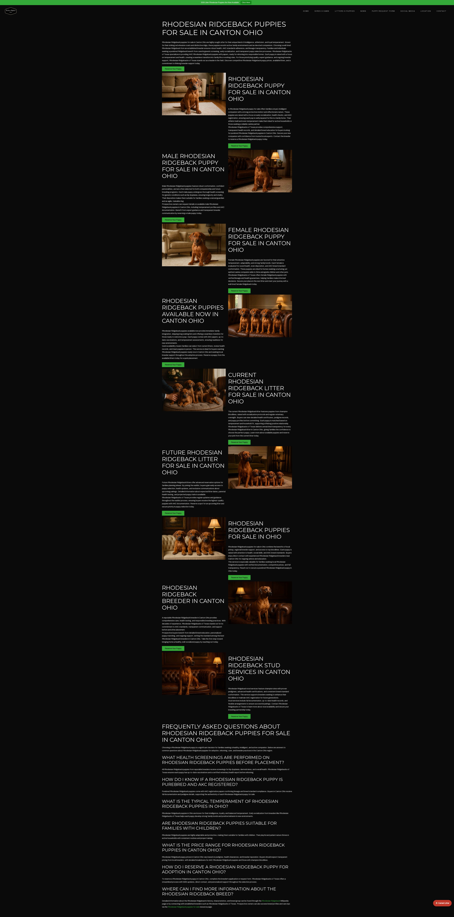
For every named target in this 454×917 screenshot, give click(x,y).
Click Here (246, 2)
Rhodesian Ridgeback (271, 901)
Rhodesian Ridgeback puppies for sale (183, 907)
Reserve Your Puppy (173, 69)
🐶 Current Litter (442, 903)
